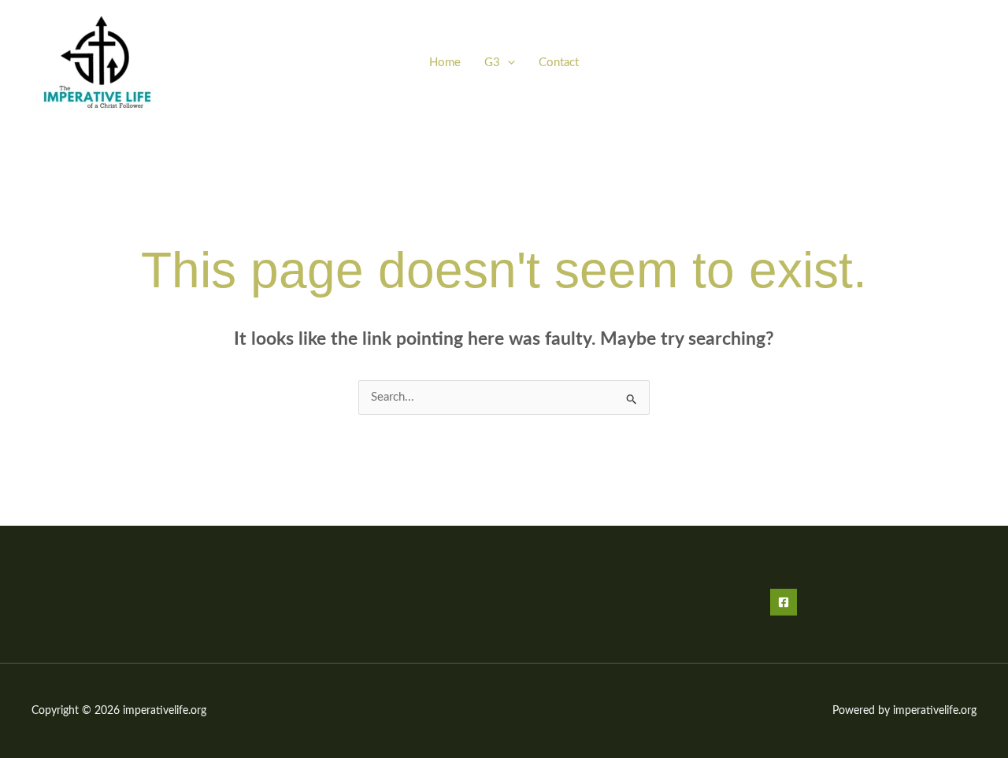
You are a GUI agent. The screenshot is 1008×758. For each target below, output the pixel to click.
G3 (492, 62)
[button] (507, 62)
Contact (559, 62)
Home (445, 62)
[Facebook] (783, 602)
